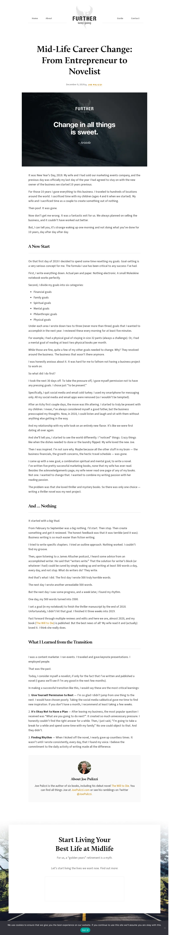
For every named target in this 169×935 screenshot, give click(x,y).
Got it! (85, 930)
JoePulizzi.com (80, 790)
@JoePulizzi (84, 794)
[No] (165, 928)
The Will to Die (45, 623)
